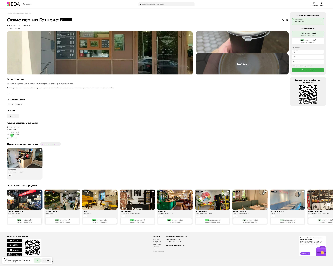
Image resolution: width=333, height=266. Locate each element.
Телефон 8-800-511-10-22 (173, 242)
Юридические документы (175, 245)
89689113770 (28, 25)
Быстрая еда (157, 242)
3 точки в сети (67, 20)
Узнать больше (305, 253)
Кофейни (15, 13)
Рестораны (156, 239)
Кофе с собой (157, 244)
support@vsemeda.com (173, 239)
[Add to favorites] (40, 150)
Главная (9, 13)
